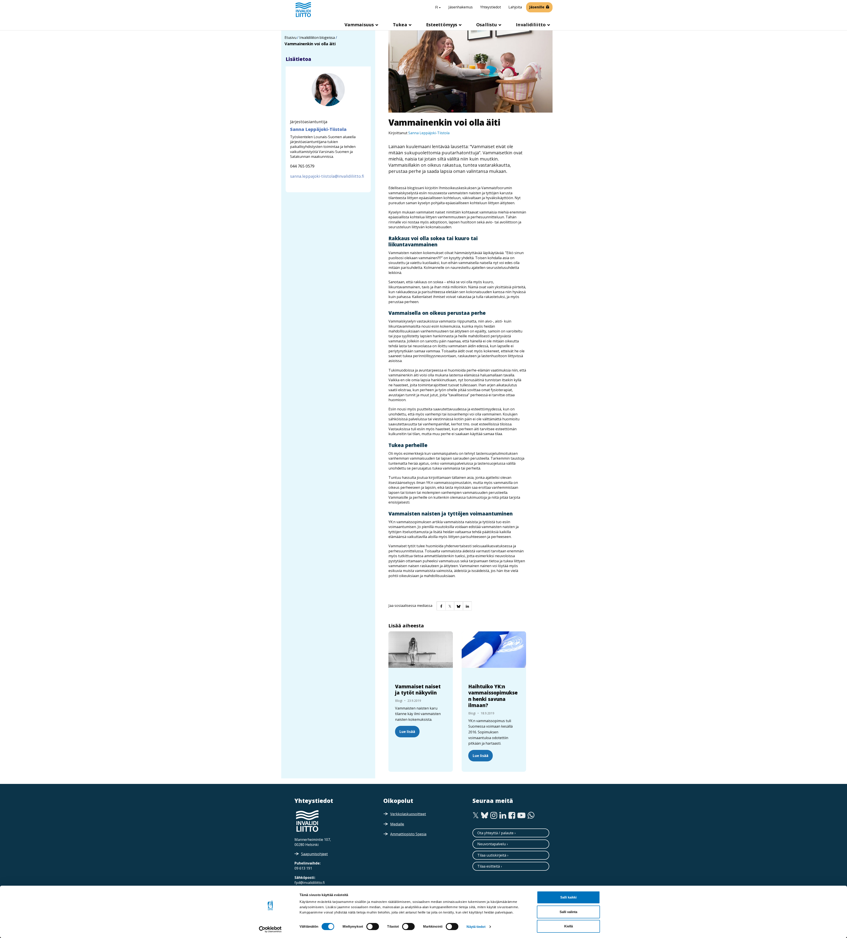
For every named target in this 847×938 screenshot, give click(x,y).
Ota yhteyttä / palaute (495, 832)
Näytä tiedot (476, 927)
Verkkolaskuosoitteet (408, 814)
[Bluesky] (484, 815)
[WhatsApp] (531, 815)
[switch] (372, 926)
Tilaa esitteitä (488, 866)
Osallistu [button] (487, 25)
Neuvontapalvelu (491, 844)
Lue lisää (407, 731)
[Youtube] (521, 815)
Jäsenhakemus (460, 7)
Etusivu (290, 37)
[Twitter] (475, 815)
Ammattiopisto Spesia (408, 834)
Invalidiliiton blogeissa (317, 37)
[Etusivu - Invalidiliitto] (303, 9)
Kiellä (568, 926)
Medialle (397, 824)
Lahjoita (515, 7)
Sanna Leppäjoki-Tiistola (429, 132)
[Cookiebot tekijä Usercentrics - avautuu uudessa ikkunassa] (270, 929)
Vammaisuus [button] (360, 25)
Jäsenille (536, 7)
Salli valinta (568, 912)
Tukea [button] (400, 25)
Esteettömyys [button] (442, 25)
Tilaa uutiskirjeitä (491, 855)
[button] (441, 605)
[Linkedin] (502, 815)
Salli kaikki (568, 897)
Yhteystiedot (490, 7)
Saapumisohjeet (314, 853)
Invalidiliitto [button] (531, 25)
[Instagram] (493, 815)
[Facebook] (511, 815)
